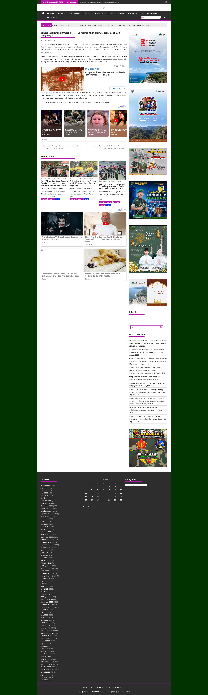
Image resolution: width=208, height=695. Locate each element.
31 (121, 500)
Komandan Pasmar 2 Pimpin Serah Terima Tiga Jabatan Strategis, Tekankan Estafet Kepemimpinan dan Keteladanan (146, 370)
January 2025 (45, 534)
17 (121, 493)
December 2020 (47, 661)
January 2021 (45, 659)
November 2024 (47, 539)
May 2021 (44, 649)
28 (103, 500)
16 (115, 493)
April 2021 (44, 651)
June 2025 (44, 521)
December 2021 (47, 630)
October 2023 (46, 573)
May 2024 (44, 555)
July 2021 (44, 643)
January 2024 (45, 565)
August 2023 (45, 578)
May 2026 (44, 493)
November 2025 (47, 508)
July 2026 (44, 488)
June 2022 (44, 615)
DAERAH (87, 13)
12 (92, 493)
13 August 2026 (47, 178)
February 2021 (46, 656)
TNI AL (104, 13)
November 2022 (47, 602)
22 (109, 496)
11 (86, 493)
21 (103, 496)
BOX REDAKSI (52, 18)
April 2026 (44, 495)
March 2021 (45, 654)
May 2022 (44, 617)
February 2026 (46, 501)
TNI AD (96, 13)
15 (109, 493)
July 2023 (44, 581)
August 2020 (45, 672)
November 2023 (47, 571)
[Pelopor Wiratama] (43, 13)
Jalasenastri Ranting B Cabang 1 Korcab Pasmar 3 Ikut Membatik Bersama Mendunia (61, 147)
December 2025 (47, 506)
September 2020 (47, 669)
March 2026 (45, 498)
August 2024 (45, 547)
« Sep (85, 506)
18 (86, 496)
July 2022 (44, 612)
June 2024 (44, 552)
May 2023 (44, 586)
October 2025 (46, 511)
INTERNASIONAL (75, 13)
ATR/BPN (121, 13)
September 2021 (47, 638)
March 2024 (45, 560)
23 (115, 496)
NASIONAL (61, 13)
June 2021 (44, 646)
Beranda (50, 13)
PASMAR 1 (109, 202)
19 (92, 496)
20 (98, 496)
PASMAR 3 (45, 139)
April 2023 (44, 589)
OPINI (142, 13)
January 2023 (45, 597)
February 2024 (46, 563)
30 (115, 500)
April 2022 (44, 620)
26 (92, 500)
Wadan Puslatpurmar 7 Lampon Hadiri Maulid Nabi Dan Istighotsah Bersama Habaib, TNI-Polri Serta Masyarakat (148, 361)
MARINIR (44, 199)
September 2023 (47, 576)
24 (121, 496)
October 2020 (46, 667)
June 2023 (44, 584)
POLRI (112, 13)
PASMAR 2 (116, 202)
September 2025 (47, 514)
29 (109, 500)
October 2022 (46, 604)
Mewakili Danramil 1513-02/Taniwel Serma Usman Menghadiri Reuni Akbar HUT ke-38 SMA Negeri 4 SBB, (119, 2)
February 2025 (46, 532)
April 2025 (44, 526)
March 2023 (45, 591)
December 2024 (47, 537)
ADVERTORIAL (152, 13)
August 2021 (45, 641)
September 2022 (47, 607)
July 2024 (44, 550)
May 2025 (44, 524)
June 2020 (44, 677)
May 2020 (44, 680)
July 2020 (44, 674)
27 (98, 500)
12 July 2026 (75, 178)
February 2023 (46, 594)
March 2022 (45, 623)
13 (98, 493)
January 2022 (45, 628)
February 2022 (46, 625)
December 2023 (47, 568)
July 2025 (44, 519)
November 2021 (47, 633)
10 (121, 490)
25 (86, 500)
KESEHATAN (132, 13)
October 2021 (46, 636)
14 (103, 493)
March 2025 (45, 529)
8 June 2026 (103, 181)
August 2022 (45, 610)
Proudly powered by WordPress (89, 691)
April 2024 (44, 558)
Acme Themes (125, 691)
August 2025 (45, 516)
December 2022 (47, 599)
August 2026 (45, 485)
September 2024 (47, 545)
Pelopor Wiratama (60, 178)
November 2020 (47, 664)
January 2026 (45, 503)
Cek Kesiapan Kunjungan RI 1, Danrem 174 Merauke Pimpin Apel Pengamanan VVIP (107, 147)
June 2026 (44, 490)
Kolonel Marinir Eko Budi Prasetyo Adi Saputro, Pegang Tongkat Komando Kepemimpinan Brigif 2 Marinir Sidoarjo (148, 401)
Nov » (90, 506)
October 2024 (46, 542)
